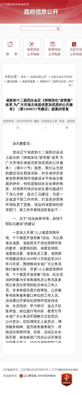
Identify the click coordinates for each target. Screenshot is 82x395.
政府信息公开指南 (33, 52)
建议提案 (12, 81)
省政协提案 (28, 81)
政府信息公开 (38, 76)
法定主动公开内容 (61, 76)
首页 (23, 76)
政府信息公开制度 (54, 52)
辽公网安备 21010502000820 (39, 375)
